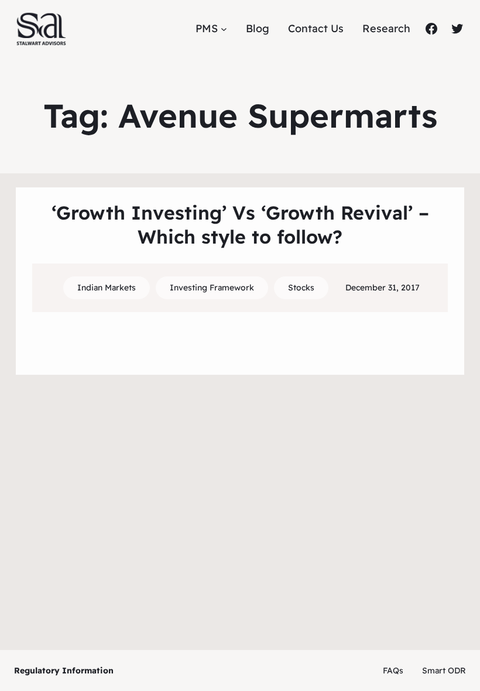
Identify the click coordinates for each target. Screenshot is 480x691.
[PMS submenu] (224, 29)
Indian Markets (106, 287)
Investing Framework (212, 287)
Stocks (301, 287)
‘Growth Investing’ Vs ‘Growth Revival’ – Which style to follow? (240, 225)
